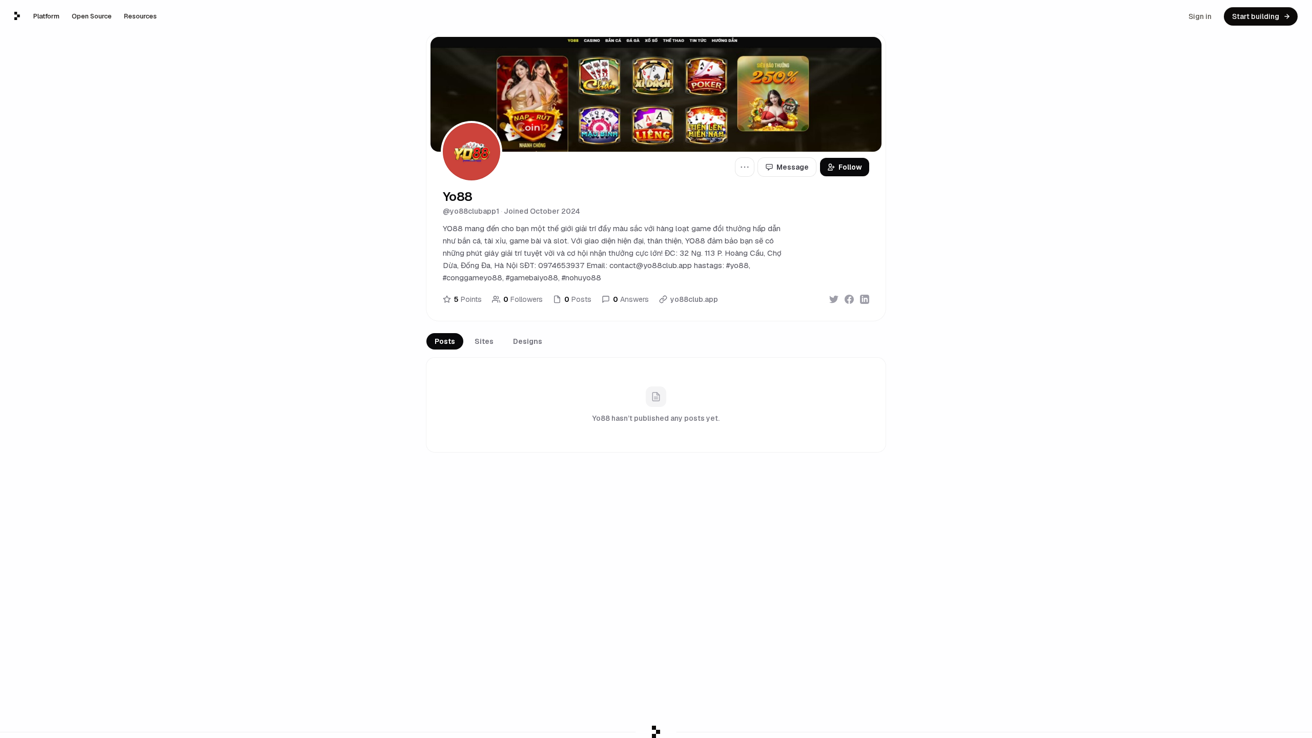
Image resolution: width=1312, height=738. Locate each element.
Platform (46, 16)
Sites (484, 341)
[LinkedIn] (864, 299)
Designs (527, 341)
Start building (1255, 16)
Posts (445, 341)
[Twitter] (833, 299)
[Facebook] (849, 299)
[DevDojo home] (17, 16)
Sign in (1200, 16)
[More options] (744, 167)
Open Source (92, 16)
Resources (140, 16)
